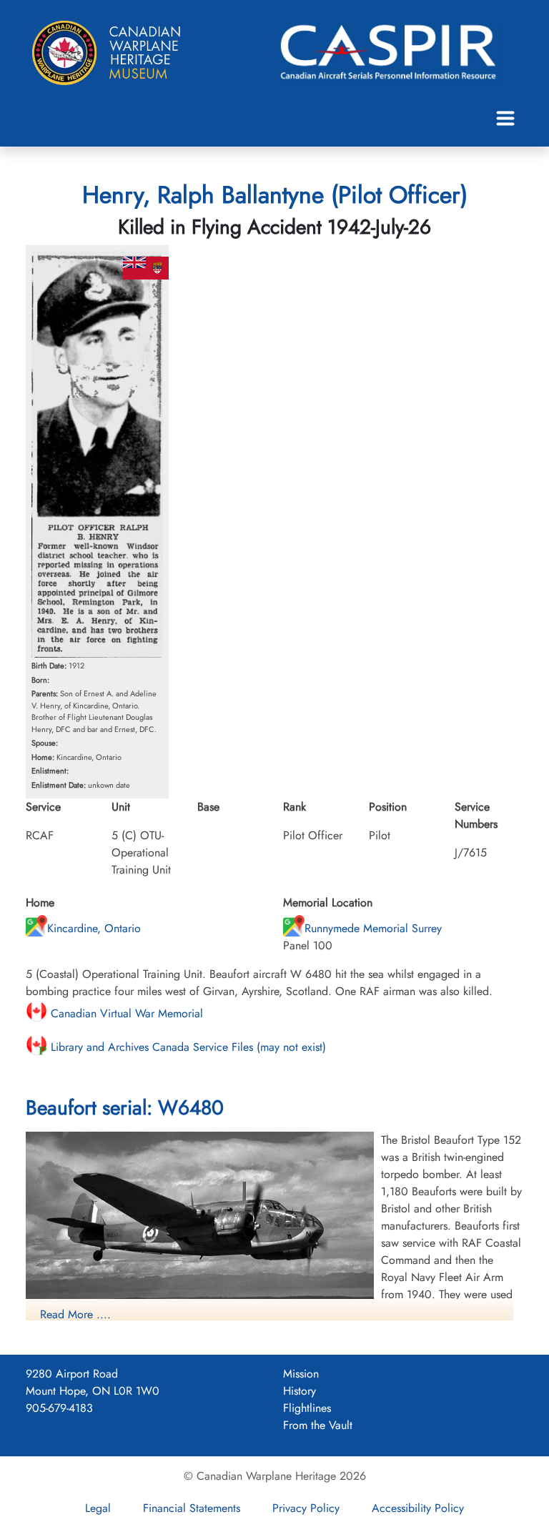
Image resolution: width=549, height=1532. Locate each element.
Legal (98, 1508)
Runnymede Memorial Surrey (373, 928)
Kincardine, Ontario (94, 928)
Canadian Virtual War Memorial (125, 1013)
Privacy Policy (306, 1508)
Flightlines (307, 1408)
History (299, 1391)
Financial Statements (191, 1508)
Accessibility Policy (418, 1508)
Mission (301, 1373)
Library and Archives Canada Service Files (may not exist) (186, 1047)
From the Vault (317, 1425)
